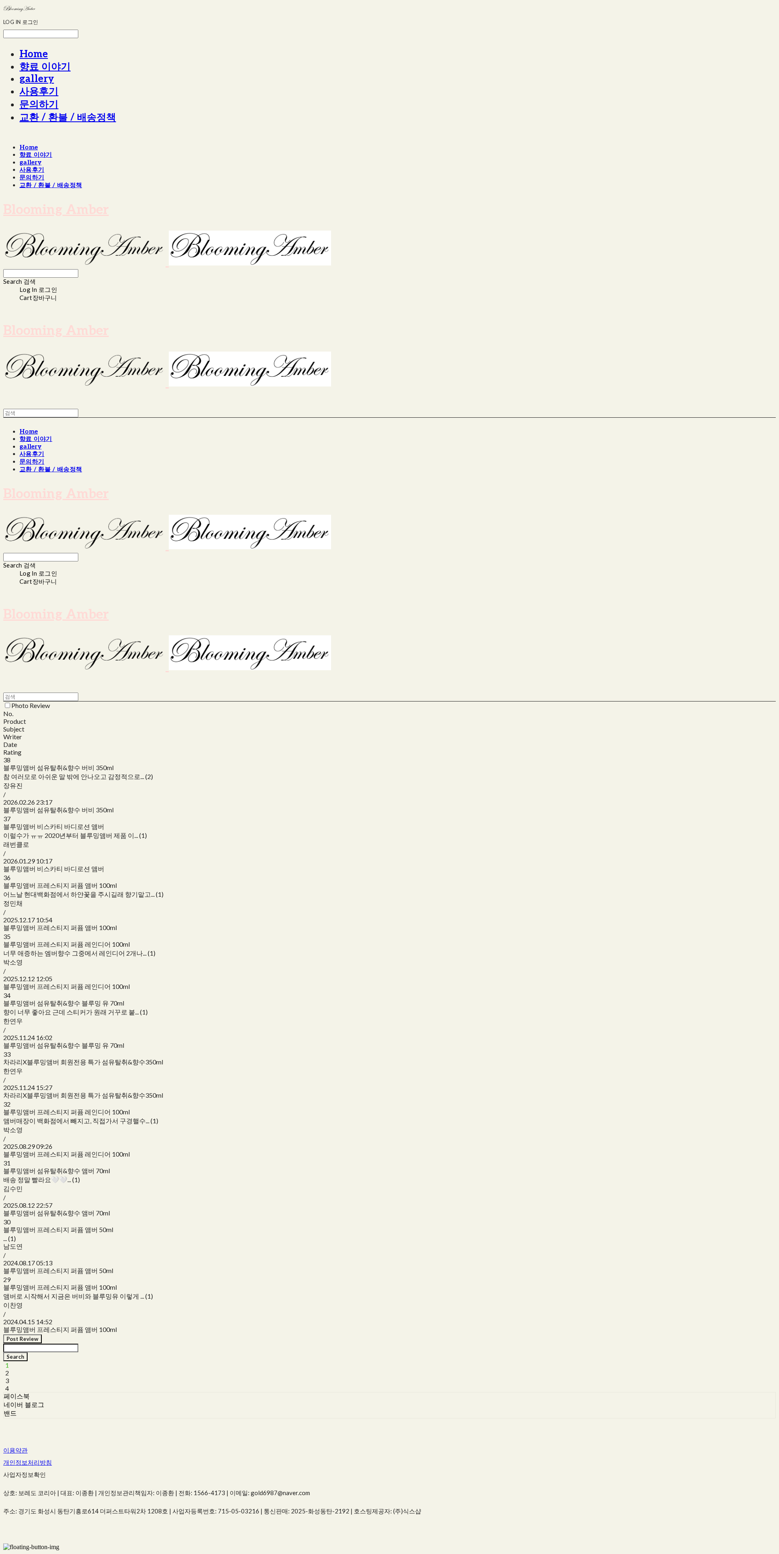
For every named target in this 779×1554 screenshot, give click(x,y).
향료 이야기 (45, 67)
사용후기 (38, 91)
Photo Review (30, 705)
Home (33, 54)
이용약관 (15, 1450)
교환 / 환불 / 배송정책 (67, 117)
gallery (36, 79)
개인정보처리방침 (27, 1462)
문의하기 (38, 104)
